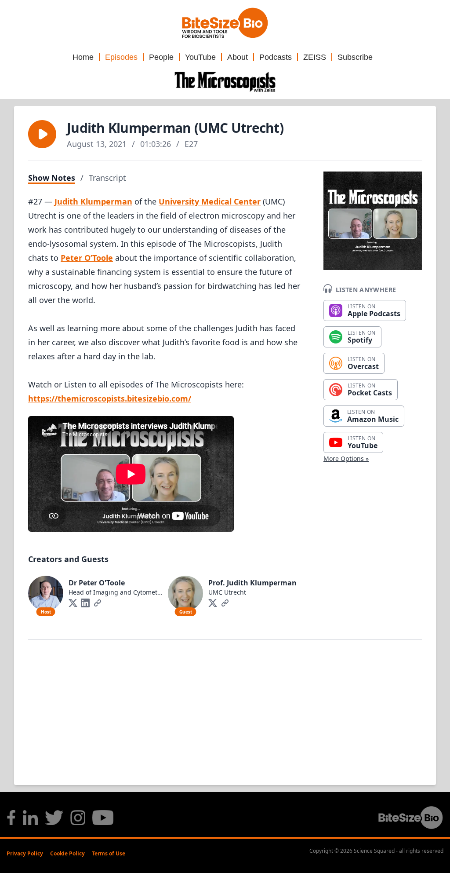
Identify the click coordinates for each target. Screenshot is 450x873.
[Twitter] (73, 603)
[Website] (97, 603)
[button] (42, 134)
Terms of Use (108, 853)
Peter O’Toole (87, 257)
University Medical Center (210, 201)
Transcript (107, 177)
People (161, 57)
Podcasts (275, 57)
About (237, 57)
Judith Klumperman (93, 201)
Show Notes (51, 177)
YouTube (200, 57)
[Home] (225, 82)
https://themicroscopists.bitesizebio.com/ (109, 398)
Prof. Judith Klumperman (252, 583)
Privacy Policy (25, 853)
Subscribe (355, 57)
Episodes (121, 57)
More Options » (346, 458)
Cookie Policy (67, 853)
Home (83, 57)
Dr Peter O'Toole (97, 583)
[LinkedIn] (85, 603)
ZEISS (314, 57)
